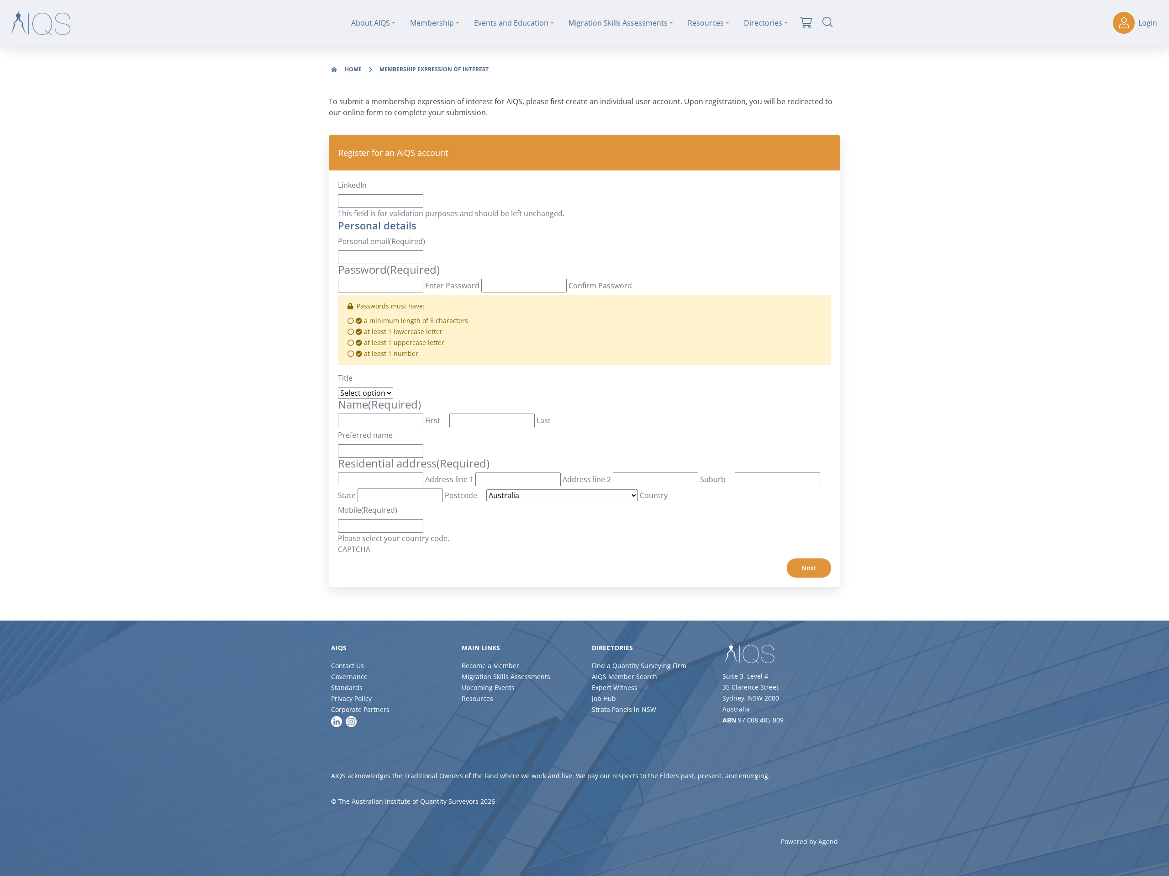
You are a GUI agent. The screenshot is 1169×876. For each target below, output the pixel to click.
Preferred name (365, 435)
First (432, 420)
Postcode (461, 495)
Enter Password (452, 286)
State (347, 495)
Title (345, 378)
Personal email (381, 241)
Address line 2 (587, 479)
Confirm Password (600, 286)
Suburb (713, 479)
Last (544, 420)
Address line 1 (449, 479)
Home (353, 69)
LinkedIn (352, 185)
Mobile (367, 510)
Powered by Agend (809, 841)
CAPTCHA (354, 549)
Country (654, 495)
